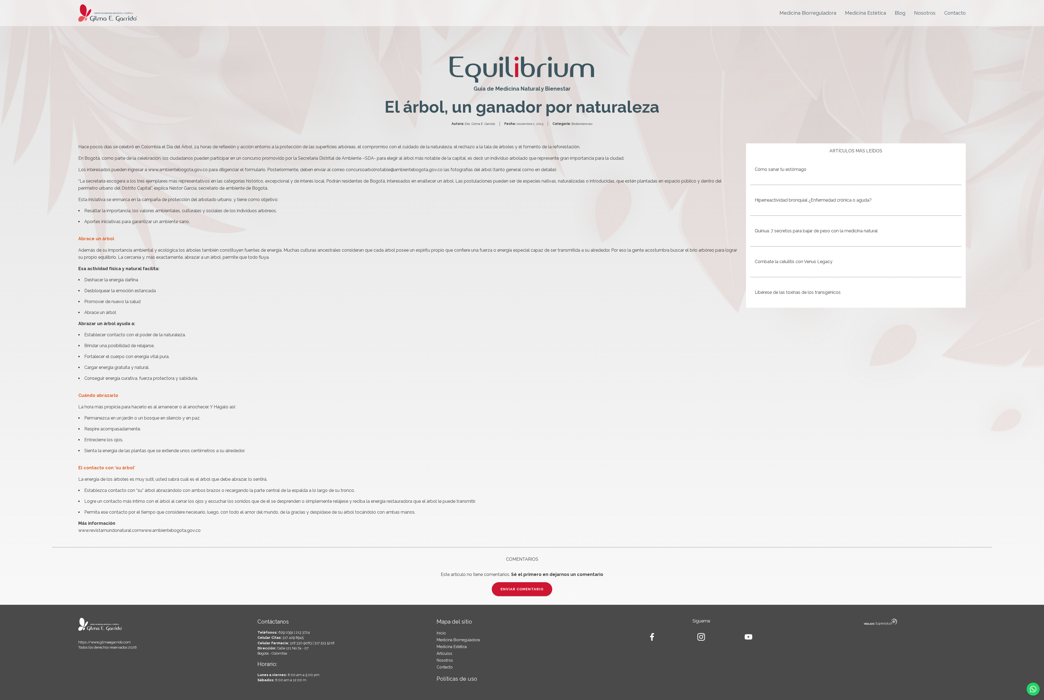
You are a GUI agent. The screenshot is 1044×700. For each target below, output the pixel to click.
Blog (900, 13)
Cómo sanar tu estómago (780, 169)
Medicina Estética (865, 13)
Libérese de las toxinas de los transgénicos (798, 292)
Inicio (441, 633)
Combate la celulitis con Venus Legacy (793, 261)
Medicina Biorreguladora (807, 13)
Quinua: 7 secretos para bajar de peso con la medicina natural (816, 230)
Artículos (444, 653)
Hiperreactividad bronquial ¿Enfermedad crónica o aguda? (813, 200)
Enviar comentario (522, 589)
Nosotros (925, 13)
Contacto (955, 13)
